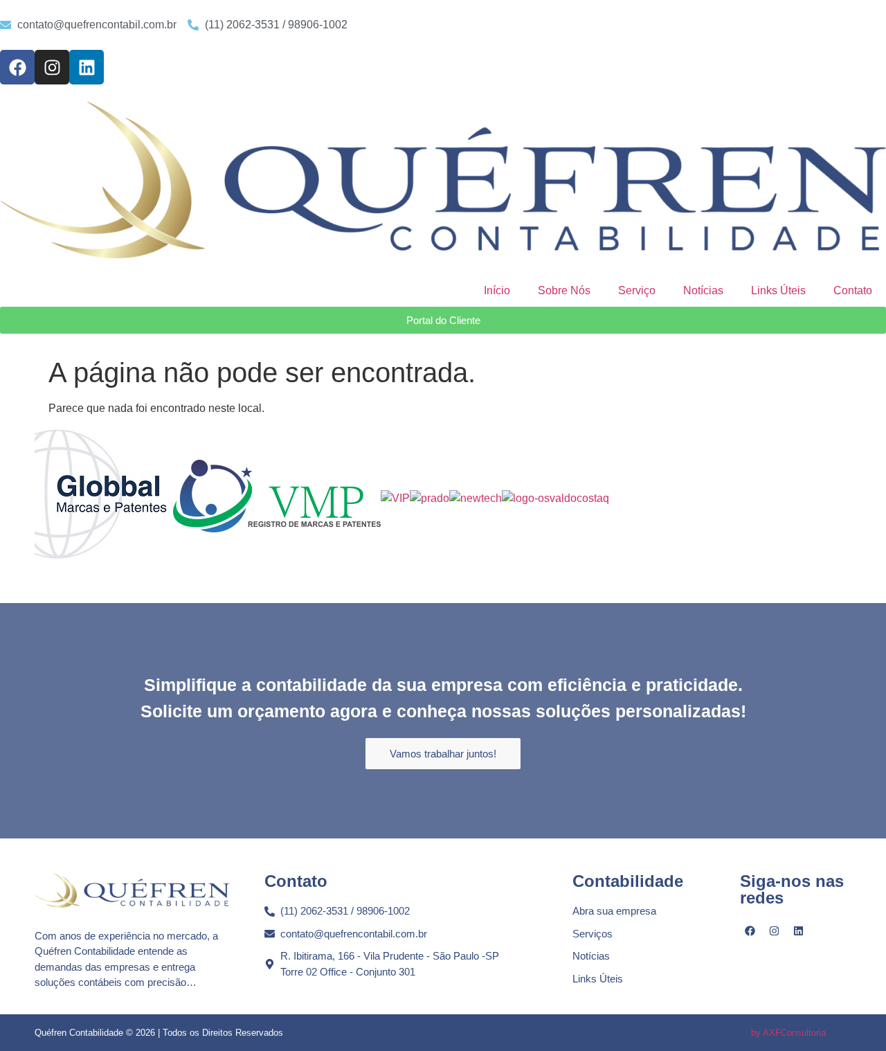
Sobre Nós (564, 290)
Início (497, 290)
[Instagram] (52, 67)
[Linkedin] (86, 67)
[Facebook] (17, 67)
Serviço (637, 290)
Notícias (703, 290)
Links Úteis (778, 290)
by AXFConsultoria (788, 1032)
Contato (852, 290)
